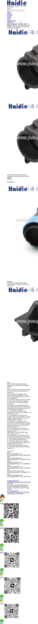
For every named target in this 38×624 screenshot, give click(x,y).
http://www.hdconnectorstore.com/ (16, 394)
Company (10, 15)
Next (8, 382)
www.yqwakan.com (12, 490)
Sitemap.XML (11, 493)
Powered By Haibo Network (15, 492)
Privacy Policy (20, 493)
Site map (26, 492)
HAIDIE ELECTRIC (13, 480)
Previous (9, 281)
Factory (9, 16)
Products (9, 13)
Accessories (20, 24)
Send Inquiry (10, 182)
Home (9, 12)
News (8, 19)
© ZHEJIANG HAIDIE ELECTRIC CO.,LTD (19, 482)
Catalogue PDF (11, 20)
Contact (9, 18)
